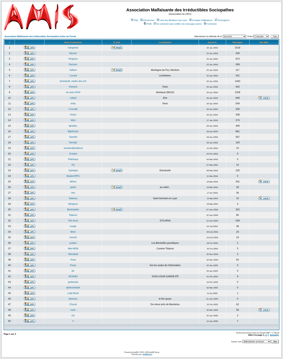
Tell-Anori (73, 220)
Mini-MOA (73, 248)
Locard (73, 75)
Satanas (73, 198)
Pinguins (73, 59)
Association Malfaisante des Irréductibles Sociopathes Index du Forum (40, 36)
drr (73, 271)
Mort (73, 120)
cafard (73, 98)
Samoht (73, 137)
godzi (73, 187)
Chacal (73, 304)
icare (73, 310)
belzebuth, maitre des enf (73, 81)
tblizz (73, 231)
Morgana (73, 204)
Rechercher (148, 20)
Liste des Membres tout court (173, 20)
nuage (73, 226)
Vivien (73, 114)
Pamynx (73, 86)
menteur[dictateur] (73, 148)
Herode (73, 142)
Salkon (73, 70)
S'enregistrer (224, 20)
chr (73, 315)
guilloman (73, 282)
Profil (149, 24)
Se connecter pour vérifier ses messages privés (179, 24)
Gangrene (73, 47)
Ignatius (73, 125)
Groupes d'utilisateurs (202, 20)
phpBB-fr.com (147, 354)
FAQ (136, 20)
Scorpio (73, 153)
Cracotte (73, 109)
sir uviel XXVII (73, 92)
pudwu (73, 243)
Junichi (73, 237)
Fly (73, 165)
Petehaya (73, 159)
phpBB (135, 352)
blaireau (73, 298)
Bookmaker (73, 209)
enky (73, 103)
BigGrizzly (73, 131)
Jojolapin (73, 170)
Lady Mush (73, 293)
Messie (73, 53)
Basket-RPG (73, 176)
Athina (73, 181)
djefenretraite (73, 287)
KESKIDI (73, 276)
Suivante (274, 335)
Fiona (73, 265)
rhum (73, 259)
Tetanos (73, 215)
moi (73, 192)
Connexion (212, 24)
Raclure (73, 64)
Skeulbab (73, 254)
